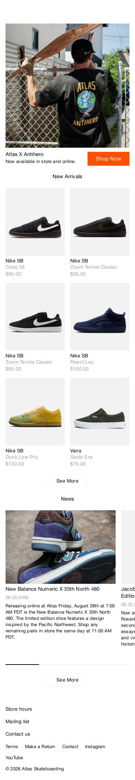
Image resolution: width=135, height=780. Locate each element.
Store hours (19, 709)
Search (99, 14)
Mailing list (17, 721)
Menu (127, 14)
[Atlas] (20, 12)
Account (113, 14)
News (67, 499)
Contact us (18, 734)
